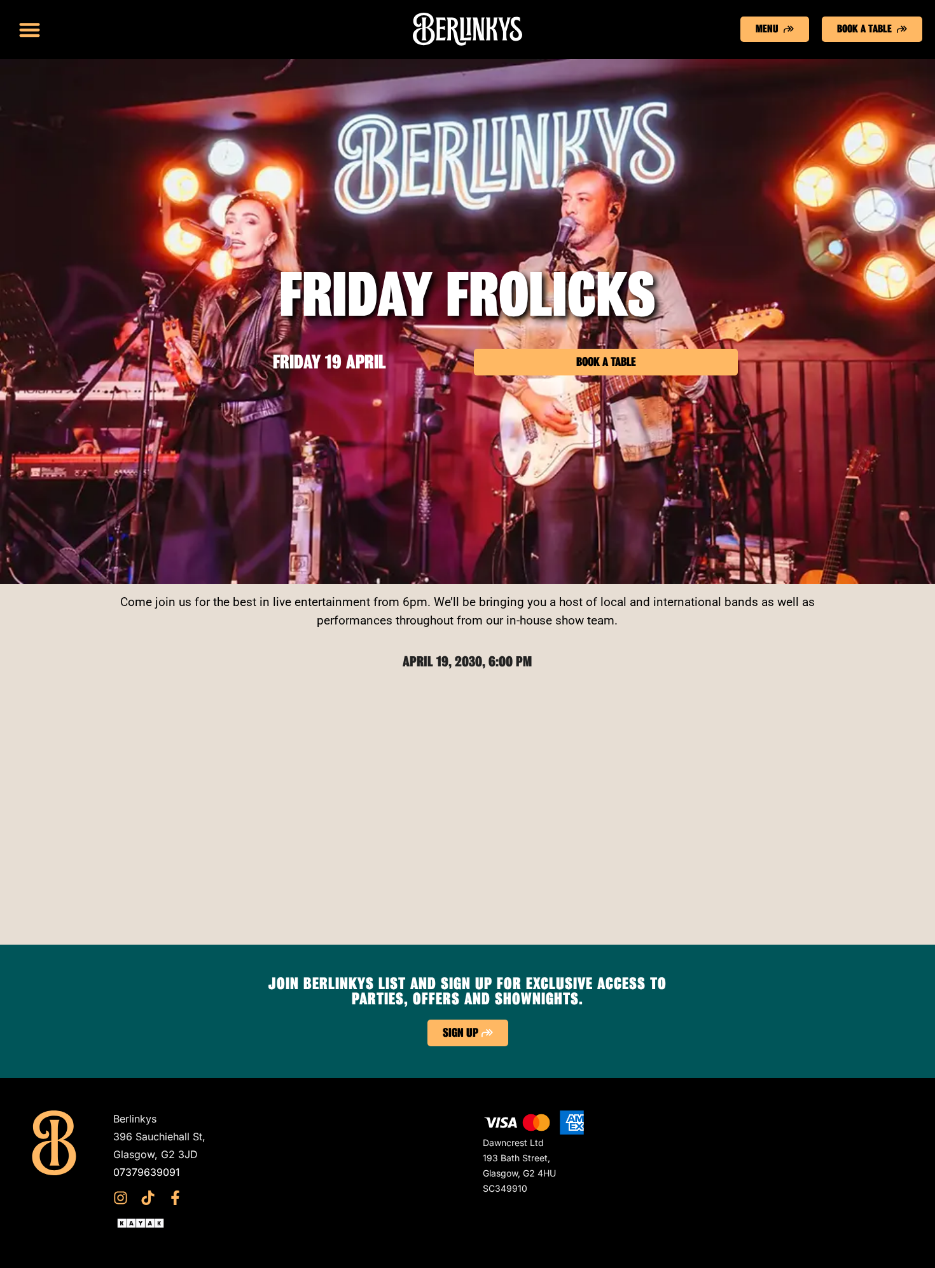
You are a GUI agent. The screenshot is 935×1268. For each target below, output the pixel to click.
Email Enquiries (334, 1172)
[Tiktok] (148, 1197)
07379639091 (146, 1172)
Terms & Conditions (345, 1136)
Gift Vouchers (330, 1118)
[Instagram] (120, 1197)
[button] (29, 29)
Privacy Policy (332, 1154)
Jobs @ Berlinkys (339, 1190)
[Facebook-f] (175, 1197)
